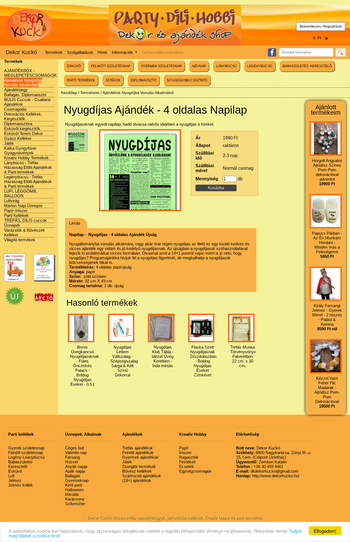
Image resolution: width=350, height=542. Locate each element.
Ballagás (72, 475)
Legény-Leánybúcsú (26, 457)
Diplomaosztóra (18, 123)
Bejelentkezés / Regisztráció (321, 26)
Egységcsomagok (195, 471)
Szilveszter (75, 503)
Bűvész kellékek (137, 471)
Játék (9, 143)
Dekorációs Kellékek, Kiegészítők (23, 116)
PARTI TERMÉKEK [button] (81, 80)
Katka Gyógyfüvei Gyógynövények (20, 150)
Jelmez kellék (20, 485)
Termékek (54, 52)
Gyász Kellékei (17, 138)
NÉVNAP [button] (199, 66)
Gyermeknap (77, 480)
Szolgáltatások (80, 52)
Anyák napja (76, 466)
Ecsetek (186, 466)
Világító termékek (19, 239)
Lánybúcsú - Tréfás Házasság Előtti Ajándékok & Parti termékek (28, 167)
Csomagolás (15, 109)
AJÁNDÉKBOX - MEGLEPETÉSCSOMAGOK (30, 73)
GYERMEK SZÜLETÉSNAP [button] (161, 66)
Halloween (74, 489)
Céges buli (74, 448)
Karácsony (74, 499)
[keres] (341, 52)
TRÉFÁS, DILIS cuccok (25, 220)
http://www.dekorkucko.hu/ (267, 475)
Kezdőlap (69, 92)
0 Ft (318, 38)
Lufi (11, 475)
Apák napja (75, 471)
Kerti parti (73, 485)
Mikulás (72, 494)
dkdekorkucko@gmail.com (267, 471)
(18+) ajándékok (136, 480)
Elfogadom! (325, 530)
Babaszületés (20, 461)
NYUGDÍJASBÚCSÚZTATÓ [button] (187, 80)
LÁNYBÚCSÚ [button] (226, 66)
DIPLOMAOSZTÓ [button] (143, 80)
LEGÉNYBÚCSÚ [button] (259, 66)
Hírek (102, 52)
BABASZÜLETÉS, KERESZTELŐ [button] (307, 66)
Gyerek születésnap (26, 448)
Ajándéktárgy (16, 89)
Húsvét (71, 461)
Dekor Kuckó (21, 52)
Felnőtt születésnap (25, 452)
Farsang (72, 457)
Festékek (187, 461)
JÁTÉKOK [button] (113, 80)
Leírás (74, 223)
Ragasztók (189, 457)
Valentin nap (76, 452)
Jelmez (14, 480)
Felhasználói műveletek (163, 52)
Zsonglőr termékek (139, 466)
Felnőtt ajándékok (138, 452)
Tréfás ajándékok (137, 448)
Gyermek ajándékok (140, 457)
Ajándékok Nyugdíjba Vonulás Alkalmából (23, 82)
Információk (123, 52)
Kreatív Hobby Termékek (26, 157)
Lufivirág (11, 200)
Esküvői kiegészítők (22, 128)
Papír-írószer (16, 210)
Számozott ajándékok (141, 475)
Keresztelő (17, 466)
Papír (184, 448)
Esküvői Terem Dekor (23, 133)
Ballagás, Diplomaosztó (25, 94)
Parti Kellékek (16, 215)
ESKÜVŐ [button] (74, 66)
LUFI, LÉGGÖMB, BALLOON (20, 193)
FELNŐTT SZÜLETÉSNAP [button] (110, 66)
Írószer (185, 452)
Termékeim (90, 92)
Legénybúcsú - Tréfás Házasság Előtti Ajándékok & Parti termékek (28, 181)
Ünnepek (12, 225)
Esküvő (15, 471)
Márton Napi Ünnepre (23, 205)
